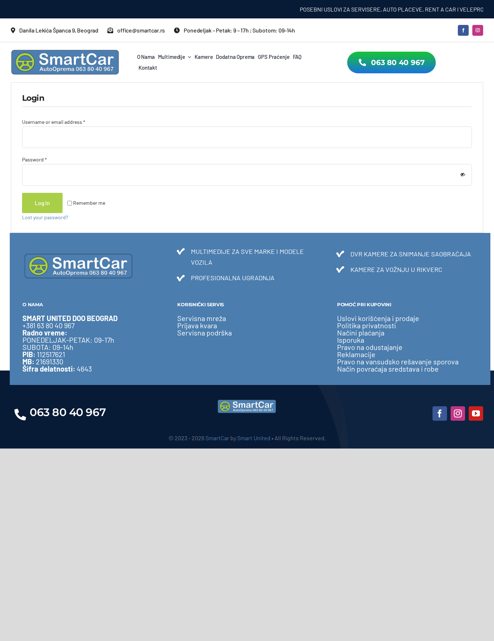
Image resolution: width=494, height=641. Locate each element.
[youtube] (476, 413)
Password (34, 159)
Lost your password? (45, 217)
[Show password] (462, 175)
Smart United (254, 437)
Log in (42, 202)
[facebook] (463, 30)
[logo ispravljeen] (65, 52)
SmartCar (217, 437)
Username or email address (53, 122)
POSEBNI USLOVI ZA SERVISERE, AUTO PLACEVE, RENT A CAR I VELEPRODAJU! (387, 9)
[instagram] (477, 30)
